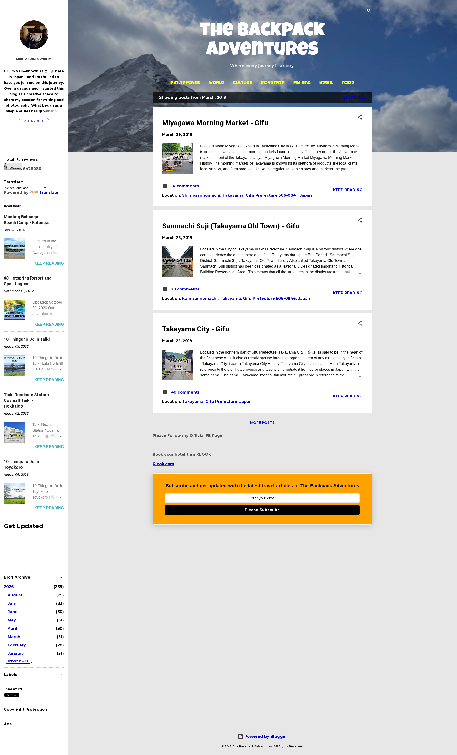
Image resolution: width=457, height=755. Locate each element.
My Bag (302, 82)
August (15, 595)
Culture (242, 82)
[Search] (369, 11)
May (12, 620)
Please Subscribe (262, 510)
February (17, 645)
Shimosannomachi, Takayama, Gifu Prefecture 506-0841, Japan (247, 195)
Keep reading (348, 190)
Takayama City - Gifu (195, 329)
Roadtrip (273, 82)
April (12, 628)
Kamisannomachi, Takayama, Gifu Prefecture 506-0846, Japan (246, 298)
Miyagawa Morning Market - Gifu (215, 123)
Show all (354, 97)
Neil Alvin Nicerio (34, 59)
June (13, 612)
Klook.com (163, 464)
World (216, 82)
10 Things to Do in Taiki (27, 339)
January (16, 653)
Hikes (326, 82)
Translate (49, 192)
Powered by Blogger (265, 736)
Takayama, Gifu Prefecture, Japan (217, 401)
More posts (262, 422)
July (12, 603)
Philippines (185, 82)
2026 (9, 587)
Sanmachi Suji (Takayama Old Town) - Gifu (231, 226)
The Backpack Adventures (262, 41)
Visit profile (34, 121)
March (14, 637)
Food (348, 82)
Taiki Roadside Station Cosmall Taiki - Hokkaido (26, 400)
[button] (360, 117)
